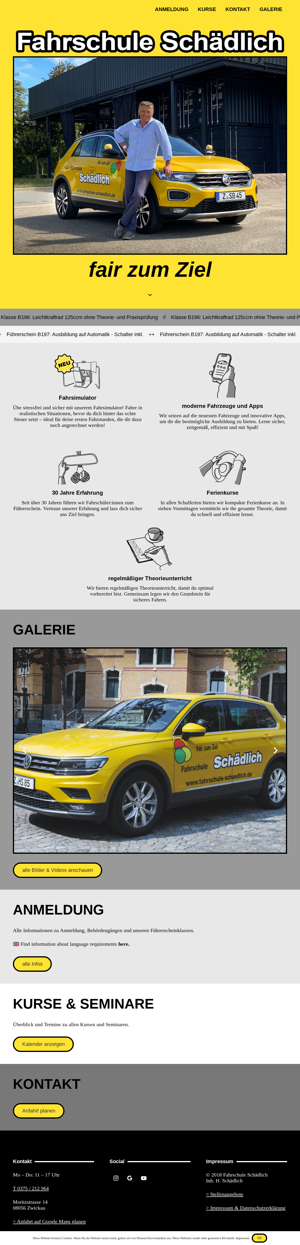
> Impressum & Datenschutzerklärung (245, 1208)
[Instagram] (115, 1178)
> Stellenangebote (224, 1194)
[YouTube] (143, 1178)
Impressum (242, 1238)
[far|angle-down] (150, 295)
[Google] (129, 1178)
